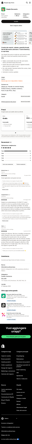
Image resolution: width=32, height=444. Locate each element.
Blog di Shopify (5, 400)
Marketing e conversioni (8, 371)
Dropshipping (20, 356)
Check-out (4, 86)
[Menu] (30, 2)
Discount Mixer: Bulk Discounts (14, 303)
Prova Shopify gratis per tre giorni (16, 336)
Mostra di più (5, 189)
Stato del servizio (21, 410)
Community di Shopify (7, 397)
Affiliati (18, 404)
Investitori (19, 395)
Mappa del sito (5, 435)
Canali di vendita (6, 356)
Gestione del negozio (7, 374)
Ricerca (3, 403)
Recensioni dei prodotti (23, 362)
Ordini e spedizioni (6, 365)
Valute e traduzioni (21, 378)
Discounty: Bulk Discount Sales (14, 294)
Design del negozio (6, 368)
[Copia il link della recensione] (8, 170)
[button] (16, 298)
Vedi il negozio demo (16, 25)
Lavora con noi (20, 392)
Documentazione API (7, 394)
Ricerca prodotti (6, 359)
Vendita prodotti (6, 362)
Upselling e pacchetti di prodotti (23, 365)
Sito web (3, 278)
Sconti (3, 96)
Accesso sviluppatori (7, 423)
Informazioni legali (21, 407)
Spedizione (19, 375)
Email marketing (21, 369)
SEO (17, 372)
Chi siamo (19, 389)
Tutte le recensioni (20, 164)
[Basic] (15, 132)
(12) (18, 15)
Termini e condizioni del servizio (10, 427)
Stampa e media (21, 398)
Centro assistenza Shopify (6, 390)
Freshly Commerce (6, 276)
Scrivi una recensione (8, 164)
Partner (18, 401)
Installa (16, 21)
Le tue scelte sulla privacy (8, 439)
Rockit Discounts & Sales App (14, 313)
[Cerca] (27, 2)
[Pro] (16, 132)
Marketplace (20, 359)
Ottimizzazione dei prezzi (8, 101)
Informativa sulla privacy (8, 267)
